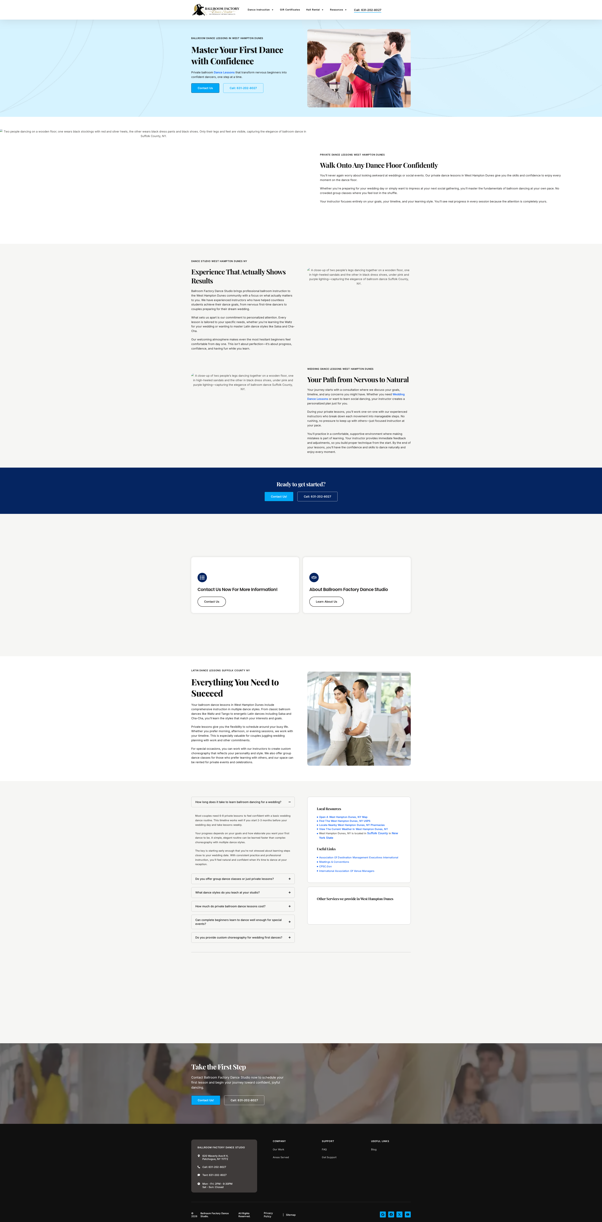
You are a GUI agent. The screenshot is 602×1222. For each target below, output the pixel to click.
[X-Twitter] (399, 1214)
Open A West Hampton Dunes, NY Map (343, 817)
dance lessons (224, 72)
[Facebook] (391, 1214)
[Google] (383, 1214)
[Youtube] (408, 1214)
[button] (326, 602)
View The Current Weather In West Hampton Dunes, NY (353, 829)
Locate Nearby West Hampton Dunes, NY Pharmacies (352, 825)
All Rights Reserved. (244, 1215)
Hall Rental (313, 9)
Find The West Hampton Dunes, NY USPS (344, 821)
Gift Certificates (290, 9)
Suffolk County (377, 833)
